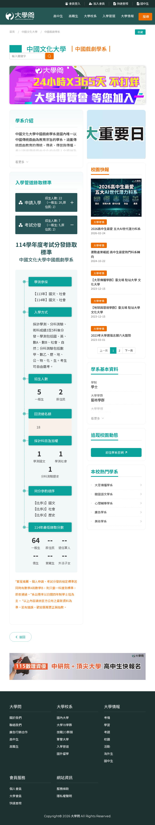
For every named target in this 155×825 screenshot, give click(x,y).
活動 (107, 746)
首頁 (12, 32)
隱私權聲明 (64, 796)
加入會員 (99, 3)
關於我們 (15, 718)
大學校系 (90, 16)
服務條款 (63, 789)
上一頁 (104, 350)
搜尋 (146, 17)
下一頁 (129, 350)
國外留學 (63, 754)
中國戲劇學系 (52, 32)
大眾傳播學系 (104, 485)
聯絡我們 (15, 725)
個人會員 (15, 789)
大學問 (75, 816)
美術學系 (101, 521)
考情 (107, 718)
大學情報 (127, 16)
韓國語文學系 (104, 494)
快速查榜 (122, 3)
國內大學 (63, 718)
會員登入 (74, 3)
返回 (22, 637)
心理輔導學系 (104, 503)
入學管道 (108, 16)
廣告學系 (101, 512)
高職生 (73, 16)
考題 (107, 732)
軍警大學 (63, 739)
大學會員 (15, 796)
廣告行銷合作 (18, 732)
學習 (107, 725)
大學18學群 (64, 725)
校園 (107, 739)
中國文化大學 (29, 32)
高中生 (58, 16)
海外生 (108, 754)
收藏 (140, 32)
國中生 (144, 3)
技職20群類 (65, 732)
